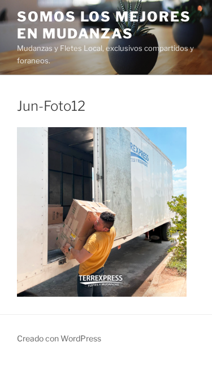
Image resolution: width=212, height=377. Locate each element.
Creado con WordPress (59, 338)
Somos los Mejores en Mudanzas (104, 25)
